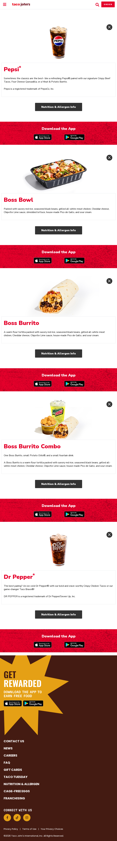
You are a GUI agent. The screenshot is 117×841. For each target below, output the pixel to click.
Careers (10, 755)
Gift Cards (13, 770)
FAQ (7, 762)
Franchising (14, 798)
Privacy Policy (11, 829)
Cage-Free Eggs (17, 791)
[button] (7, 817)
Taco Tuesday (15, 777)
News (8, 748)
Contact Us (14, 741)
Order (108, 4)
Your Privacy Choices (52, 829)
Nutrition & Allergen (21, 784)
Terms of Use (29, 829)
